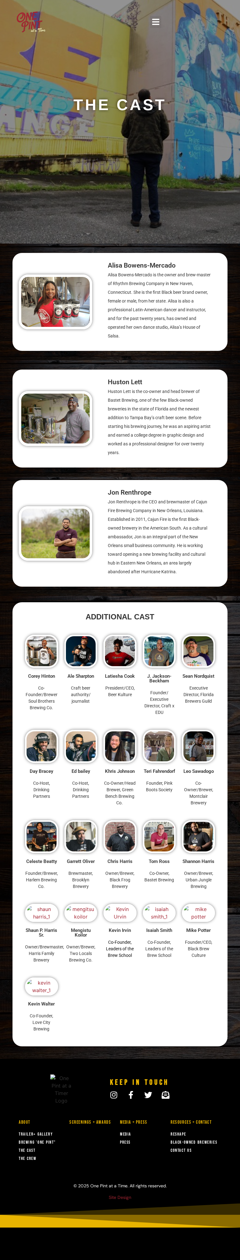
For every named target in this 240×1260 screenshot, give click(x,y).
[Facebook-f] (131, 1095)
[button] (155, 22)
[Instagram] (114, 1095)
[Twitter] (148, 1095)
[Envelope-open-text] (165, 1095)
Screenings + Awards (90, 1122)
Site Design (120, 1197)
